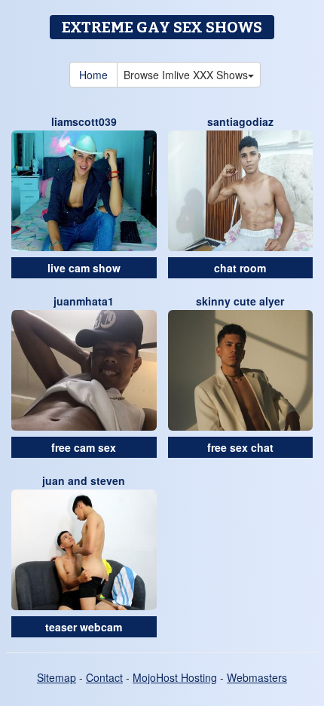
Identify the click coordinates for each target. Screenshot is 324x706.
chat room (240, 267)
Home (93, 74)
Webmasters (257, 677)
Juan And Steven (83, 480)
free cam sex (83, 447)
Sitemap (56, 677)
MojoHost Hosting (175, 677)
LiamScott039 (84, 121)
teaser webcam (83, 626)
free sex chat (240, 447)
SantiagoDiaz (240, 121)
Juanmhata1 (83, 300)
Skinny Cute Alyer (240, 300)
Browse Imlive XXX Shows (186, 74)
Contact (104, 677)
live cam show (84, 267)
